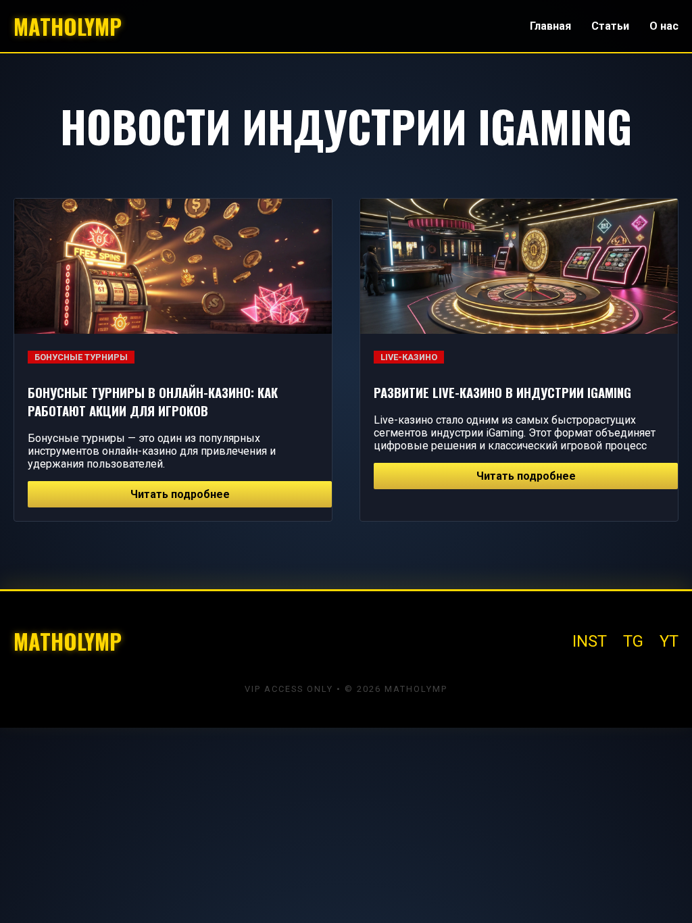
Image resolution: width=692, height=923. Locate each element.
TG (633, 641)
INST (589, 641)
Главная (550, 26)
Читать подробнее (180, 494)
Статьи (610, 26)
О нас (663, 26)
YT (669, 641)
